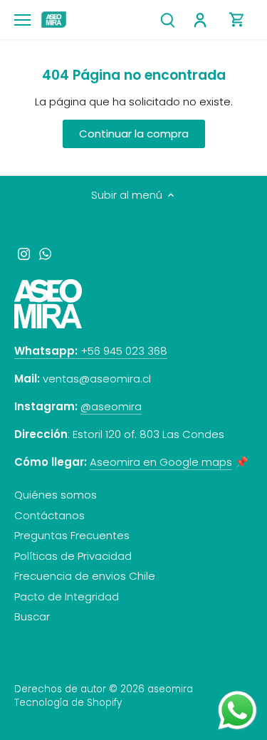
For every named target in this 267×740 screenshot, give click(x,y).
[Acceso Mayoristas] (202, 19)
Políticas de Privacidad (73, 555)
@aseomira (111, 406)
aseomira (170, 689)
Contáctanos (49, 515)
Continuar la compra (134, 133)
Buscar (32, 616)
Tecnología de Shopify (68, 702)
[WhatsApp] (45, 252)
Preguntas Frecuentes (72, 535)
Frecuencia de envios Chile (84, 575)
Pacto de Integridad (66, 596)
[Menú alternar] (22, 20)
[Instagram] (24, 252)
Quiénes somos (55, 494)
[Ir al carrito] (237, 19)
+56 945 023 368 (90, 350)
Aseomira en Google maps (161, 461)
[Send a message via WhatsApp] (237, 710)
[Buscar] (167, 19)
